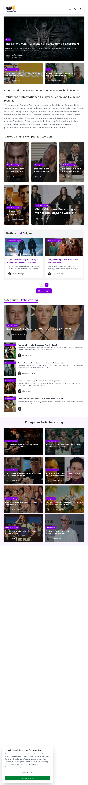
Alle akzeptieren (28, 778)
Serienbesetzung (69, 165)
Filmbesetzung (12, 325)
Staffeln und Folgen (12, 70)
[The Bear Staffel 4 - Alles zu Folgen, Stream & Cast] (23, 528)
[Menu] (70, 9)
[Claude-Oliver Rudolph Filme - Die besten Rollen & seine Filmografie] (64, 499)
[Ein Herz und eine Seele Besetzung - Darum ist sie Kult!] (72, 162)
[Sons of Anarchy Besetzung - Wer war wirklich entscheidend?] (64, 470)
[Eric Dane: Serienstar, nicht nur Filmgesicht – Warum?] (64, 528)
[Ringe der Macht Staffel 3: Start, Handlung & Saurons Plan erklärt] (16, 162)
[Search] (75, 9)
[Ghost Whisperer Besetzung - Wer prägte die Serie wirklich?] (57, 205)
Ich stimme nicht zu (27, 772)
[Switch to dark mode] (80, 9)
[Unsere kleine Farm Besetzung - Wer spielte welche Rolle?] (23, 499)
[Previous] (41, 285)
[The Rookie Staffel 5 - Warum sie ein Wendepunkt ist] (16, 205)
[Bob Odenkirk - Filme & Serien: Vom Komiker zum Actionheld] (44, 162)
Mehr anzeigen (44, 291)
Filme (8, 40)
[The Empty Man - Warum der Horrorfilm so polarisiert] (44, 38)
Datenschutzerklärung (13, 767)
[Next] (46, 285)
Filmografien (39, 165)
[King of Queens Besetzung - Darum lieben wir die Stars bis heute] (23, 470)
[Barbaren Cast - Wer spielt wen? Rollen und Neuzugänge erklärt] (64, 441)
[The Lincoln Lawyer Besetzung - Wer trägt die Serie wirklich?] (23, 441)
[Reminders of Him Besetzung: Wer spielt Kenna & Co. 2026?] (44, 322)
